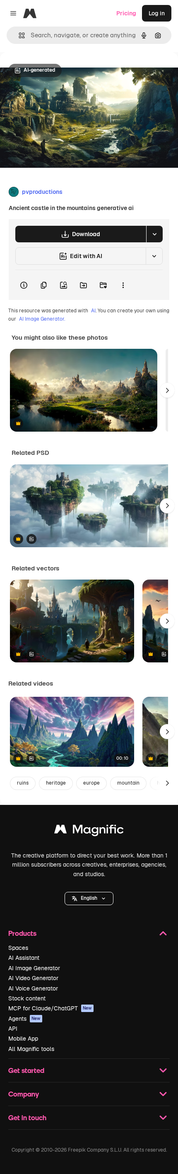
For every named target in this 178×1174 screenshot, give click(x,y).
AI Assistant (23, 957)
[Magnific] (89, 831)
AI (93, 310)
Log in (157, 13)
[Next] (167, 390)
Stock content (27, 998)
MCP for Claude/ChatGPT (50, 1008)
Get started (26, 1070)
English (89, 898)
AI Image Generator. (42, 319)
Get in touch (27, 1117)
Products (22, 933)
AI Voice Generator (33, 988)
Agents (24, 1018)
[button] (89, 898)
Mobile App (23, 1038)
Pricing (126, 13)
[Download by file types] (154, 234)
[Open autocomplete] (18, 35)
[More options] (123, 285)
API (12, 1028)
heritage (56, 783)
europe (91, 783)
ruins (23, 783)
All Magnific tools (31, 1049)
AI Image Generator (34, 968)
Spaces (18, 948)
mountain (128, 783)
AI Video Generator (33, 978)
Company (23, 1093)
